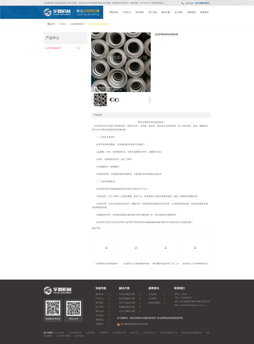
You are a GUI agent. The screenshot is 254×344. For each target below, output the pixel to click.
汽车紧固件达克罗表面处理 (106, 264)
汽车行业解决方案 (127, 294)
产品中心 (63, 24)
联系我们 (100, 324)
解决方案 (100, 311)
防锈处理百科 (154, 303)
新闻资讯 (100, 320)
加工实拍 (100, 307)
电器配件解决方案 (127, 307)
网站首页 (51, 24)
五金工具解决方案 (127, 311)
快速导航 (101, 288)
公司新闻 (153, 294)
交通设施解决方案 (127, 298)
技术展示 (100, 303)
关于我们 (100, 315)
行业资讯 (153, 298)
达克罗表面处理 (77, 24)
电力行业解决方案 (127, 303)
